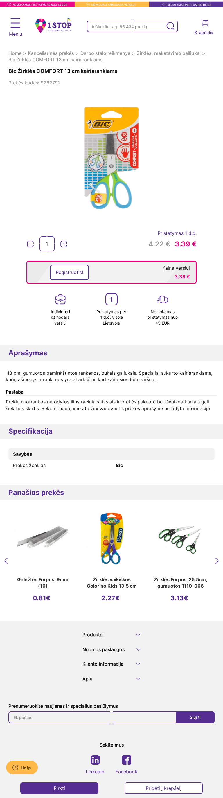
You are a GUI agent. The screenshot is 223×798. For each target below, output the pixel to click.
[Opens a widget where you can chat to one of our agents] (22, 768)
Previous (7, 561)
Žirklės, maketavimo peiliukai (169, 53)
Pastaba (15, 392)
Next (218, 561)
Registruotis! (69, 272)
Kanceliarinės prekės (51, 53)
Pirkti (59, 788)
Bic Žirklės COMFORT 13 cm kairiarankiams (55, 59)
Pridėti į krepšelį (163, 788)
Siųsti (195, 717)
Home (14, 53)
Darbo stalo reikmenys (105, 53)
